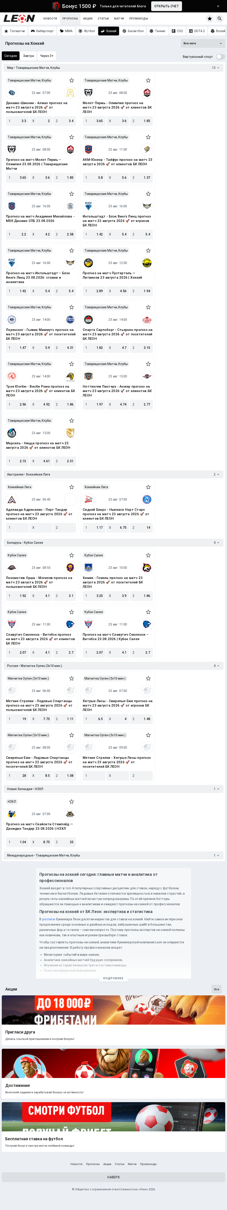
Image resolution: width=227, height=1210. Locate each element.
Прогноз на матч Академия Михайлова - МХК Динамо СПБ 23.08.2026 (40, 218)
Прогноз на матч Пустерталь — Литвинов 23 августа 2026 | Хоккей (112, 275)
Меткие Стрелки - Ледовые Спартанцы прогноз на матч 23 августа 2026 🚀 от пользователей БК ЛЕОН (39, 705)
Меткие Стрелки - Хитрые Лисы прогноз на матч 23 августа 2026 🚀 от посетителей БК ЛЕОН (117, 762)
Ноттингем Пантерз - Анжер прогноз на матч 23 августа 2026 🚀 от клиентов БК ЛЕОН (117, 391)
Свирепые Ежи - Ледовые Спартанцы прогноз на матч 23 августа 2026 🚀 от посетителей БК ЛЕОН (39, 762)
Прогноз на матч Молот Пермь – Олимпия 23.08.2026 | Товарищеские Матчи (37, 164)
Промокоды (138, 18)
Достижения (17, 1085)
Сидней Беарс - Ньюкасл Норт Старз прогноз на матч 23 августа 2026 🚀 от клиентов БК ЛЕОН (116, 514)
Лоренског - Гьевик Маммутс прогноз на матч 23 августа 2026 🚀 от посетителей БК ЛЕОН (41, 334)
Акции (87, 18)
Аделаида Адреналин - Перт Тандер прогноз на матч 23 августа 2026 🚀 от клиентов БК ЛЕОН (39, 514)
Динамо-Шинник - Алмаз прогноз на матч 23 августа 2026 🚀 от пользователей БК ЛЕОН (36, 107)
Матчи (119, 18)
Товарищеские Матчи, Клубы (29, 80)
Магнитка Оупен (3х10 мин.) (28, 678)
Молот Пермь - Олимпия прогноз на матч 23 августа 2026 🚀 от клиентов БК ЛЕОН (117, 107)
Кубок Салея (17, 555)
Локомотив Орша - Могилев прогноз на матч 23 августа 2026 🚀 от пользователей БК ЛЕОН (39, 582)
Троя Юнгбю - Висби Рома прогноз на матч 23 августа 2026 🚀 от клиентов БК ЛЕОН (40, 391)
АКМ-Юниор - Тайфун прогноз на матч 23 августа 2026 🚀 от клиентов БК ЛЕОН (117, 162)
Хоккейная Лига (19, 487)
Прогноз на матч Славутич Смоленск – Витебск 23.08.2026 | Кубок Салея (116, 637)
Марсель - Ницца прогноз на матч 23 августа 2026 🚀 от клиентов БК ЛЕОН (38, 445)
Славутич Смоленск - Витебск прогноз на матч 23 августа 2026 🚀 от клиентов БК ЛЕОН (40, 639)
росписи (48, 919)
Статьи (103, 18)
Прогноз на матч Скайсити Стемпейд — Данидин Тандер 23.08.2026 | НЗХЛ (39, 826)
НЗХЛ (12, 801)
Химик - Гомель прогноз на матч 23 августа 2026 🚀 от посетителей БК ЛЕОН (113, 582)
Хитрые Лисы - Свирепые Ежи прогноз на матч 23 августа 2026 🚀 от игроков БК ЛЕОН (118, 705)
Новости (50, 18)
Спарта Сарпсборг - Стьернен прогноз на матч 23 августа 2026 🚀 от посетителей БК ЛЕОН (118, 334)
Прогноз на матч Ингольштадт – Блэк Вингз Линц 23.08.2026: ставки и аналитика (38, 277)
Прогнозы (70, 18)
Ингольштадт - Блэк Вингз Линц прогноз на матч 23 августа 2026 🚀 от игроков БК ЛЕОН (117, 220)
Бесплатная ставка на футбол (34, 1139)
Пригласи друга (20, 1032)
